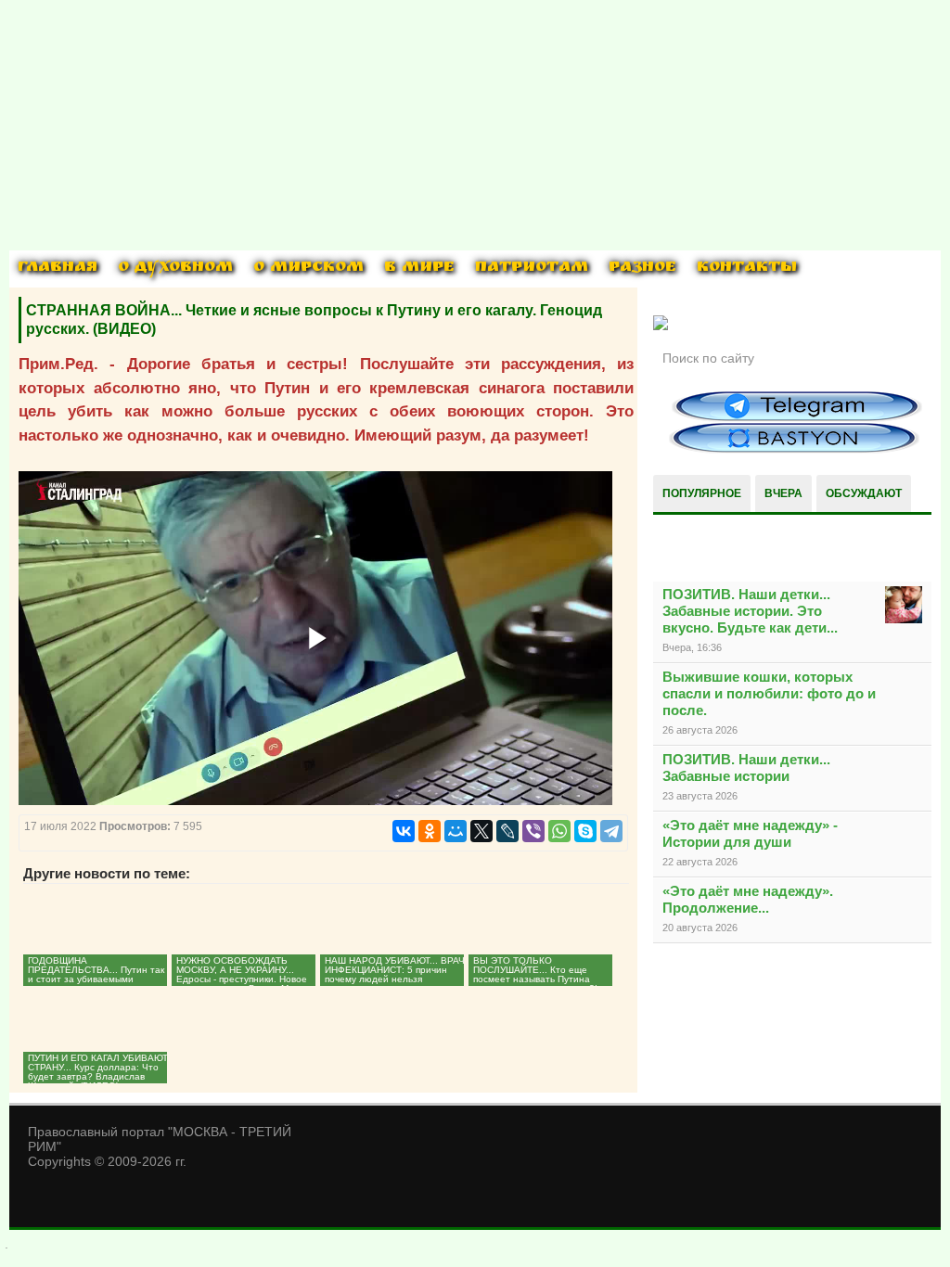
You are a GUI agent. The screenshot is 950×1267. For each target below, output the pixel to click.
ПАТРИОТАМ (531, 268)
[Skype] (585, 831)
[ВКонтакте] (403, 831)
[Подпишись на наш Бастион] (794, 449)
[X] (481, 831)
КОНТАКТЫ (747, 268)
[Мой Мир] (455, 831)
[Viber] (533, 831)
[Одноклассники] (429, 831)
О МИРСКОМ (308, 268)
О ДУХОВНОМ (175, 268)
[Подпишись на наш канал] (797, 418)
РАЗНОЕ (642, 268)
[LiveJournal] (507, 831)
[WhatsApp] (559, 831)
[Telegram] (611, 831)
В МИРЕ (419, 268)
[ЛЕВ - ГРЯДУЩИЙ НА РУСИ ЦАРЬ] (660, 326)
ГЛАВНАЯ (57, 268)
